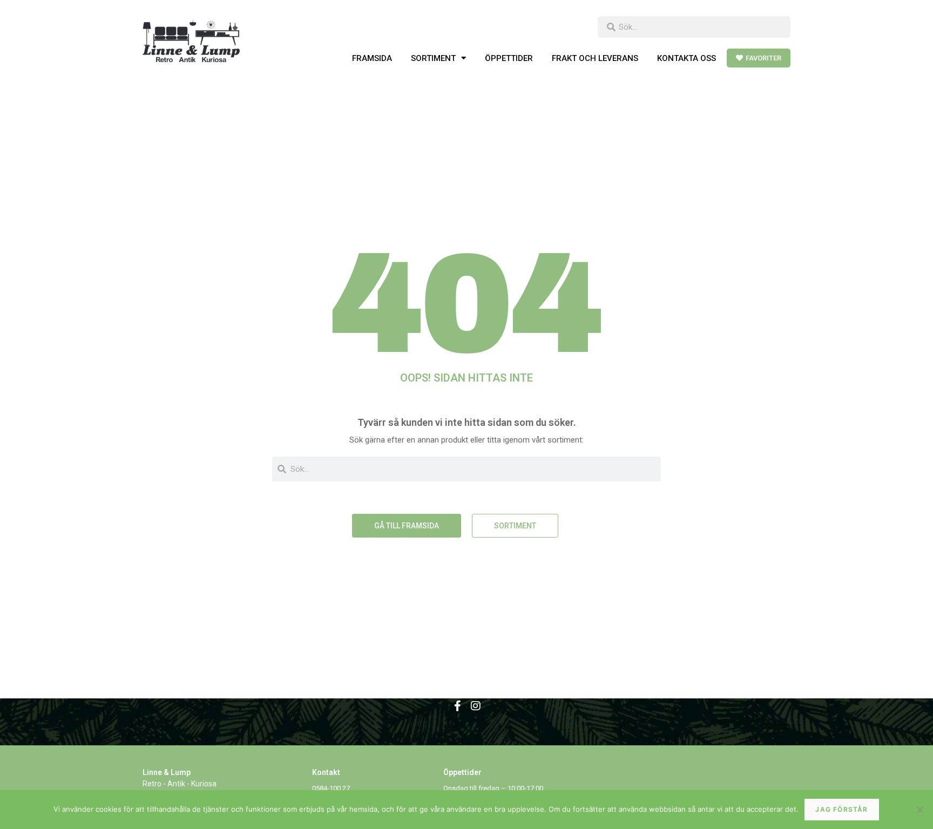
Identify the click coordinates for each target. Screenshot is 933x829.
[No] (919, 809)
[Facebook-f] (457, 706)
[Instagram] (476, 706)
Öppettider (509, 58)
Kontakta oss (686, 58)
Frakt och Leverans (595, 58)
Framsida (372, 58)
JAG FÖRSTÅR (841, 809)
